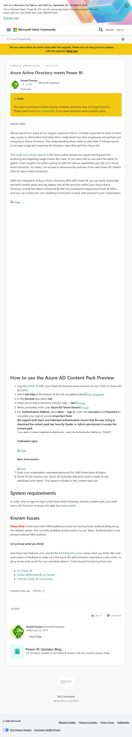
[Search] (101, 30)
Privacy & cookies (88, 722)
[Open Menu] (122, 39)
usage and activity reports (31, 154)
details (72, 505)
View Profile (35, 636)
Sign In (120, 29)
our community (46, 111)
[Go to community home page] (34, 30)
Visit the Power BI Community (35, 579)
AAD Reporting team (71, 553)
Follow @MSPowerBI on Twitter (36, 574)
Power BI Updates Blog (20, 39)
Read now (72, 51)
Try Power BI (24, 570)
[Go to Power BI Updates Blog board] (17, 651)
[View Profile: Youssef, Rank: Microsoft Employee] (14, 84)
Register (110, 29)
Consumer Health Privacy (47, 729)
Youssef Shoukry (29, 80)
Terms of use (107, 722)
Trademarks (123, 722)
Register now (11, 18)
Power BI (33, 386)
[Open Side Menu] (9, 29)
